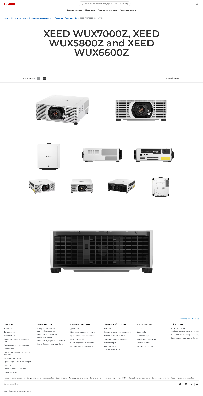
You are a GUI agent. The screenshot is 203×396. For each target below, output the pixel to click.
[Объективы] (96, 10)
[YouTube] (197, 384)
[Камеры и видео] (83, 10)
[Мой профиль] (197, 4)
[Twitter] (192, 384)
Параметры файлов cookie (182, 378)
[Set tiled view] (38, 78)
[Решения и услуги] (137, 10)
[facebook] (180, 384)
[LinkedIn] (186, 384)
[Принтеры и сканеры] (118, 10)
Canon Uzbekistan (12, 384)
